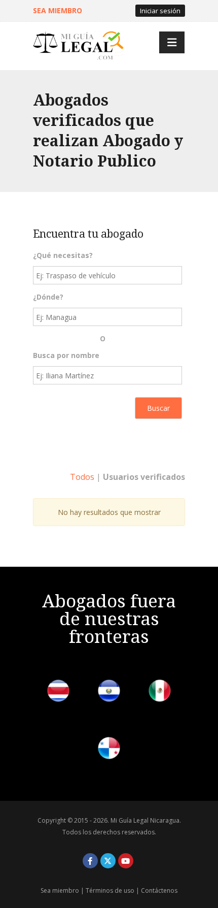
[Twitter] (108, 860)
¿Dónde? (48, 297)
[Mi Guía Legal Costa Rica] (58, 692)
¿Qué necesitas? (63, 255)
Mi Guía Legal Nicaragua (145, 820)
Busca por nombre (66, 355)
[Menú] (171, 42)
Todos (82, 476)
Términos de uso (110, 890)
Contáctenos (159, 890)
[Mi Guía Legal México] (159, 692)
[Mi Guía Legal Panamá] (109, 750)
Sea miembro (60, 890)
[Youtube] (125, 860)
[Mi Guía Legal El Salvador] (109, 692)
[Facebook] (90, 860)
